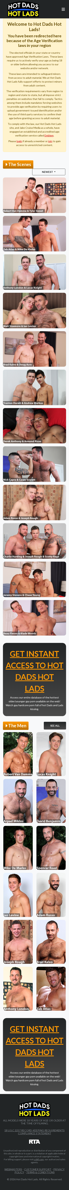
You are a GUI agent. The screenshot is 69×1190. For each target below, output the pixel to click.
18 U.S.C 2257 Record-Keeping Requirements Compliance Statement (34, 1132)
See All (55, 725)
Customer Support (37, 1169)
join (50, 141)
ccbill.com (39, 1159)
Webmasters (13, 1169)
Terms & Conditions (40, 1172)
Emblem (49, 135)
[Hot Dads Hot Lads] (23, 9)
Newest (48, 171)
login (19, 141)
